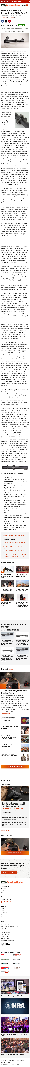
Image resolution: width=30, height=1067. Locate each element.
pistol (14, 808)
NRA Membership (5, 934)
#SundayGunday (6, 836)
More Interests (16, 781)
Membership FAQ (5, 938)
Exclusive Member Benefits (7, 936)
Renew (15, 1)
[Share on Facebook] (2, 20)
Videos (2, 921)
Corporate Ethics (20, 1060)
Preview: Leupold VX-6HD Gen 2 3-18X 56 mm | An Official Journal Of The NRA (22, 642)
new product (19, 808)
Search (2, 897)
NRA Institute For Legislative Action (9, 926)
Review (16, 17)
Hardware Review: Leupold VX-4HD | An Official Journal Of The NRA (7, 642)
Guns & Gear (7, 713)
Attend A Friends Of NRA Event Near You (14, 1055)
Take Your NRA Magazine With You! (12, 996)
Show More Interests (18, 853)
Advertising (4, 888)
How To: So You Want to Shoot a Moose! (8, 745)
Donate (20, 1)
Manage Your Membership (7, 940)
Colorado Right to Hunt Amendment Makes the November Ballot (8, 719)
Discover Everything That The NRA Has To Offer (14, 1035)
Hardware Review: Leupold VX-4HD (14, 556)
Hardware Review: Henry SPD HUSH (14, 554)
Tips (2, 919)
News (2, 17)
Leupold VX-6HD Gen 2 (8, 535)
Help (2, 894)
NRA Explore (4, 929)
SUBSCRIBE (9, 872)
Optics (5, 17)
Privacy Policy (4, 1060)
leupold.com (8, 477)
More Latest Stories (18, 766)
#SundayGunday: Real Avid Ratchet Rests (14, 691)
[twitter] (6, 20)
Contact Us (3, 890)
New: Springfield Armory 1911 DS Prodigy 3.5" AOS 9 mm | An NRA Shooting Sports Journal (13, 804)
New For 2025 (11, 17)
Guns (2, 915)
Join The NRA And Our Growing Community (14, 1015)
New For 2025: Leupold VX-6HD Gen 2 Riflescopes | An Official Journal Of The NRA (7, 658)
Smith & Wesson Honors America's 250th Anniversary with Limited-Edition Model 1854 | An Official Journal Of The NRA (14, 817)
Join (12, 1)
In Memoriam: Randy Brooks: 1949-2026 (9, 727)
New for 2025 (4, 830)
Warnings (3, 1062)
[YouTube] (29, 1)
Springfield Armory (7, 808)
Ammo (2, 910)
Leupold (9, 51)
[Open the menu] (27, 5)
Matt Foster (6, 536)
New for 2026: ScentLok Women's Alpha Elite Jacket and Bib (9, 755)
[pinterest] (9, 20)
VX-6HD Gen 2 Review (19, 535)
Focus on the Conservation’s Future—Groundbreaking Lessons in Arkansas (9, 737)
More (10, 669)
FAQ (2, 892)
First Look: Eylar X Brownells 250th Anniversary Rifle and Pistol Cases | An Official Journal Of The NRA (14, 824)
